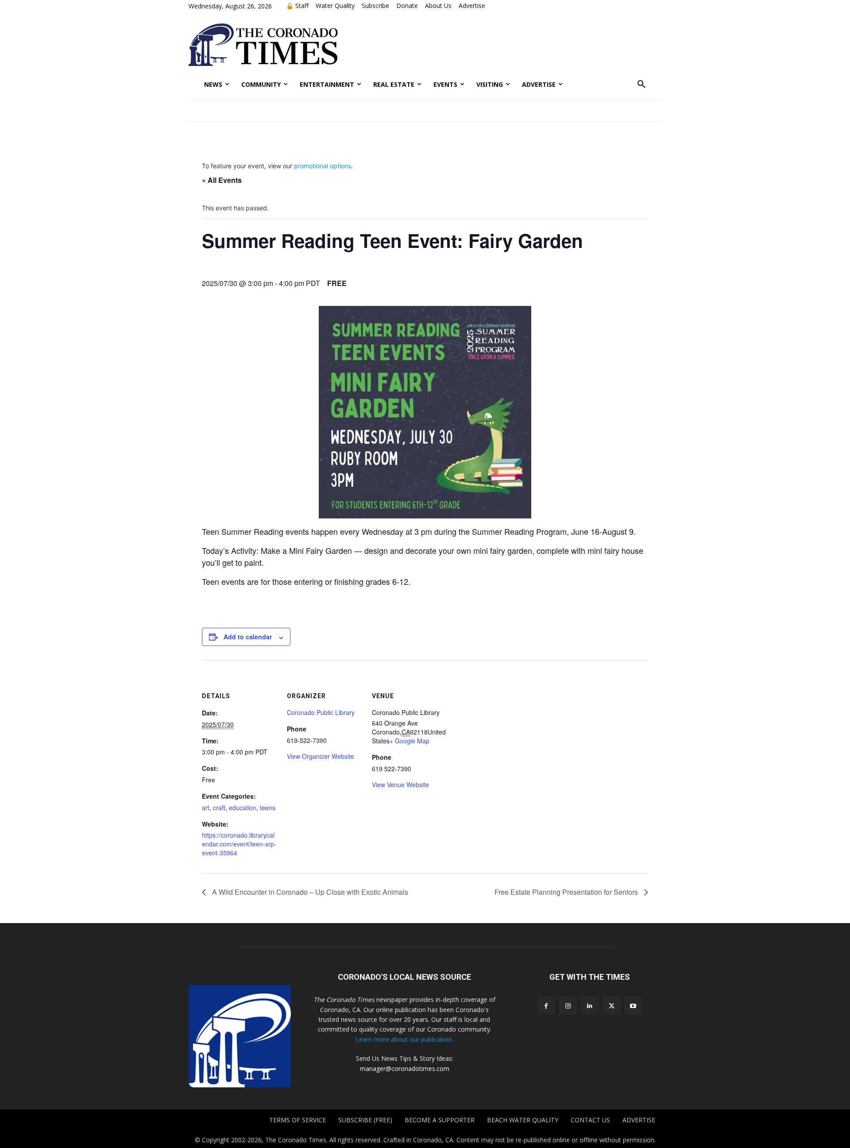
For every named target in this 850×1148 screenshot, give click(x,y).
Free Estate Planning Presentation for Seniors (567, 892)
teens (267, 807)
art (205, 807)
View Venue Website (400, 784)
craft (219, 807)
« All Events (222, 180)
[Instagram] (567, 1005)
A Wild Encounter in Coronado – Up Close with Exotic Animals (309, 892)
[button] (641, 84)
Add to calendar (248, 636)
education (242, 807)
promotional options (322, 166)
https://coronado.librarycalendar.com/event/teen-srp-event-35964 (239, 844)
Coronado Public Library (321, 712)
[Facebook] (546, 1005)
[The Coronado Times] (263, 44)
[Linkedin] (589, 1005)
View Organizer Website (320, 756)
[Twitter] (611, 1005)
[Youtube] (633, 1005)
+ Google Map (409, 740)
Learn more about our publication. (404, 1039)
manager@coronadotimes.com (404, 1068)
